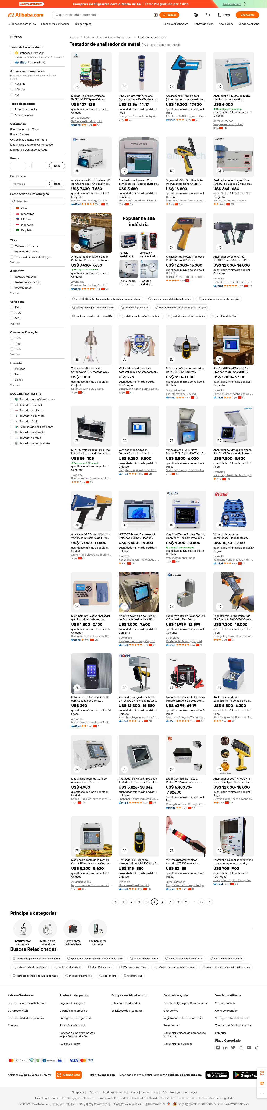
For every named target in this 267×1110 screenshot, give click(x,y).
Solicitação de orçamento (126, 1010)
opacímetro (109, 975)
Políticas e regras (70, 1043)
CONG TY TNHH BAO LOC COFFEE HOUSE (186, 276)
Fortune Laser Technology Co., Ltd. (233, 393)
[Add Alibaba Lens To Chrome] (69, 1075)
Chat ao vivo (170, 1010)
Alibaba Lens (29, 1074)
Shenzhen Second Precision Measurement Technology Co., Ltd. (139, 200)
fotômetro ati (134, 975)
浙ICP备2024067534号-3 (233, 1104)
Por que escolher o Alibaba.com (27, 1003)
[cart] (208, 15)
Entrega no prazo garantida (76, 1018)
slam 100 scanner (102, 967)
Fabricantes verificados (125, 1003)
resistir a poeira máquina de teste (142, 316)
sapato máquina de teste (228, 958)
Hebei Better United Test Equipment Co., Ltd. (233, 282)
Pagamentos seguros (72, 1003)
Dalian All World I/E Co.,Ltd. (87, 388)
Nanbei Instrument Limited (229, 200)
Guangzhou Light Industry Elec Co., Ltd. (233, 880)
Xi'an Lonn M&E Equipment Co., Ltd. (186, 116)
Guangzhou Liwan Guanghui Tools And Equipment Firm (186, 804)
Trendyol (175, 1092)
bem (57, 165)
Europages (190, 1092)
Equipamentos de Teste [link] (152, 36)
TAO (164, 1092)
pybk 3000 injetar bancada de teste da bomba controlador (108, 299)
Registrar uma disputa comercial (183, 1018)
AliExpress (78, 1092)
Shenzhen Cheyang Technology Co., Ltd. (186, 717)
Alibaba (74, 36)
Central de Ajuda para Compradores (185, 1003)
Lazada (133, 1092)
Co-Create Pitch (18, 1010)
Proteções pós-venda (73, 1025)
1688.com (93, 1092)
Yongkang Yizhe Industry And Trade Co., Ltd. (233, 559)
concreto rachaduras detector (186, 958)
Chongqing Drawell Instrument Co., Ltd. (233, 636)
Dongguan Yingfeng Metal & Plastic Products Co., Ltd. (139, 388)
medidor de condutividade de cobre (171, 299)
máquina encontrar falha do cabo (176, 967)
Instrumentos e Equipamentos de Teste (108, 36)
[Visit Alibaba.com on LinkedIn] (225, 1047)
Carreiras (13, 1025)
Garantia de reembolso (73, 1010)
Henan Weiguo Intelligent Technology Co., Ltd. (91, 722)
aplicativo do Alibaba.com (185, 1074)
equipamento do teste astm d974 (94, 316)
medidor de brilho (226, 316)
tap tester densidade (69, 967)
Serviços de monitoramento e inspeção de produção (78, 1034)
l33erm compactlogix (134, 967)
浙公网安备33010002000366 (197, 1104)
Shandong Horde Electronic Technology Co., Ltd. (233, 717)
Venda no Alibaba (225, 1003)
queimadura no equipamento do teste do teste (97, 958)
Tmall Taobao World (114, 1092)
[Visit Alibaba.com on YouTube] (248, 1047)
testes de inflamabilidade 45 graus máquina (183, 307)
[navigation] (37, 470)
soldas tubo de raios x (146, 958)
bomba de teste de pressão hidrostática (228, 967)
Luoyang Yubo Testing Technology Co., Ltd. (233, 798)
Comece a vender (226, 1010)
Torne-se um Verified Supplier (233, 1025)
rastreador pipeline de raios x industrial (38, 958)
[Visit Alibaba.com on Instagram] (241, 1047)
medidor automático (80, 975)
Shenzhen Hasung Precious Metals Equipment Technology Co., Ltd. (186, 470)
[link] (262, 1073)
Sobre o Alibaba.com (21, 994)
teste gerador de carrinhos (31, 967)
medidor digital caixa (136, 307)
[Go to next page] (209, 901)
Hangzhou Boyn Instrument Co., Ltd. (139, 470)
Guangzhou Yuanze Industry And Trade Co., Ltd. (139, 116)
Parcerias (221, 1032)
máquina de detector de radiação (220, 299)
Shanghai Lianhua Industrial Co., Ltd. (91, 636)
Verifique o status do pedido (232, 1018)
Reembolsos (171, 1025)
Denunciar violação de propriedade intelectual (184, 1034)
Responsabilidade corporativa (26, 1018)
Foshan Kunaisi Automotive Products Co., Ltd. (91, 478)
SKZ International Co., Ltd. (86, 121)
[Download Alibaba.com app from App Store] (217, 1075)
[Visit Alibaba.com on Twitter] (233, 1047)
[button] (155, 15)
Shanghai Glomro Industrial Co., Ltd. (139, 798)
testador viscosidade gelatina (188, 316)
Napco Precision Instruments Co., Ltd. (91, 798)
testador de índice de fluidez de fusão (37, 975)
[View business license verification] (169, 1104)
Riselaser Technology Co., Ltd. (89, 200)
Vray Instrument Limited (228, 124)
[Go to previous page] (115, 901)
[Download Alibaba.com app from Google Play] (246, 1075)
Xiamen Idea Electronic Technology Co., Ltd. (91, 554)
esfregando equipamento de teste (95, 307)
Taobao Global (149, 1092)
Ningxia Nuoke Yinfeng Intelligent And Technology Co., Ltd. (186, 885)
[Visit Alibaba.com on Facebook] (217, 1047)
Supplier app (106, 1074)
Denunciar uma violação (178, 1043)
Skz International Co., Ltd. (181, 393)
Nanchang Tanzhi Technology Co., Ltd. (186, 200)
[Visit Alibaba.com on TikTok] (256, 1047)
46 (201, 902)
